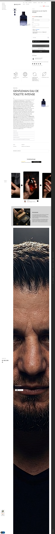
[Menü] (4, 510)
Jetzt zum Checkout (40, 48)
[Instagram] (2, 360)
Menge (33, 18)
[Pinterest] (6, 360)
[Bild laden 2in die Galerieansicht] (14, 12)
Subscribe (40, 51)
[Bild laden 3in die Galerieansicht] (14, 15)
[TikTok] (4, 360)
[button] (40, 6)
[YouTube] (2, 362)
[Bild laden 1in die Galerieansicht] (14, 10)
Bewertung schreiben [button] (36, 161)
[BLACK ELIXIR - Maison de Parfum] (17, 4)
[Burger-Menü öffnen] (53, 3)
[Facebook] (8, 360)
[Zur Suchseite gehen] (40, 6)
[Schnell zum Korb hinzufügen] (37, 201)
